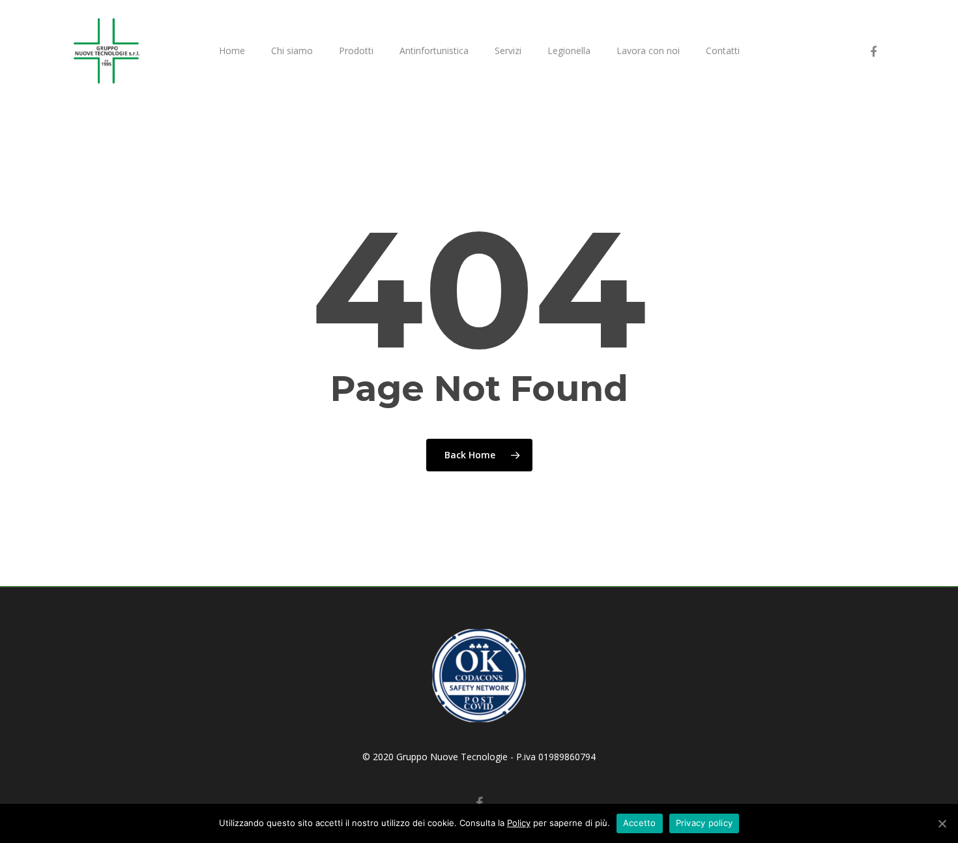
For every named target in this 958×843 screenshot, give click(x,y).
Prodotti (356, 50)
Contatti (723, 50)
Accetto (639, 823)
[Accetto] (941, 823)
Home (232, 50)
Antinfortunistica (434, 50)
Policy (518, 823)
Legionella (568, 50)
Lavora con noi (648, 50)
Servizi (508, 50)
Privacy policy (704, 823)
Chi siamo (292, 50)
